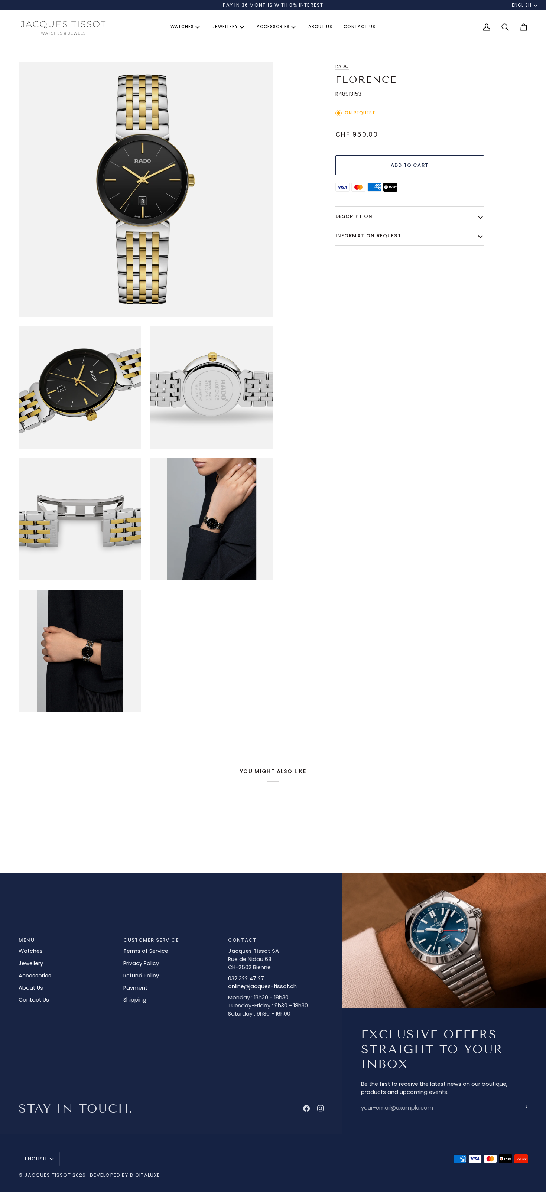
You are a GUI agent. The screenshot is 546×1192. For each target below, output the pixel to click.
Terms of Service (145, 951)
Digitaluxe (145, 1175)
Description (354, 216)
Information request (368, 235)
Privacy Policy (141, 963)
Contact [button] (242, 940)
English (522, 5)
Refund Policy (141, 975)
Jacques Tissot (48, 1175)
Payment (135, 987)
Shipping (134, 999)
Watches (31, 951)
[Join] (521, 1107)
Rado (342, 66)
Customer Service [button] (151, 940)
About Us (31, 987)
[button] (186, 27)
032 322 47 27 (246, 978)
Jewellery (31, 963)
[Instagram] (320, 1108)
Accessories (35, 975)
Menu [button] (27, 940)
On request (360, 113)
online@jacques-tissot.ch (262, 986)
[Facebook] (306, 1108)
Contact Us (34, 999)
